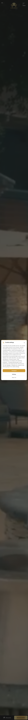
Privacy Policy (21, 351)
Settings (14, 374)
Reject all (14, 377)
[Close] (24, 343)
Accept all (14, 370)
